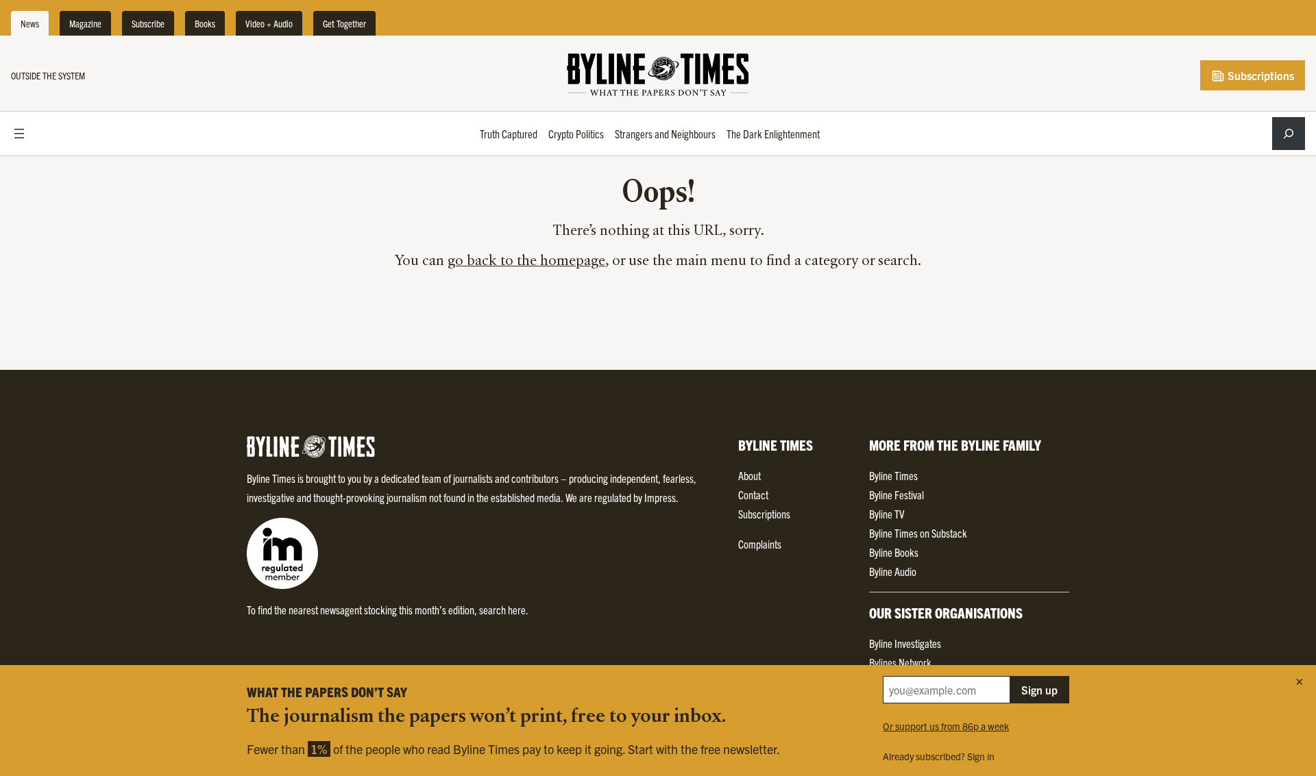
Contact (753, 494)
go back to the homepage (526, 261)
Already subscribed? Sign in (939, 756)
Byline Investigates (905, 643)
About (749, 475)
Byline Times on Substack (918, 533)
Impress (660, 497)
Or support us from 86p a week (946, 726)
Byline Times (893, 475)
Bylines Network (900, 662)
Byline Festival (896, 494)
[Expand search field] (1288, 133)
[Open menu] (19, 133)
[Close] (1300, 681)
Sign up (1039, 690)
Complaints (759, 544)
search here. (503, 609)
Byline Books (893, 552)
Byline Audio (892, 571)
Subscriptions (1259, 75)
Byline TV (886, 514)
